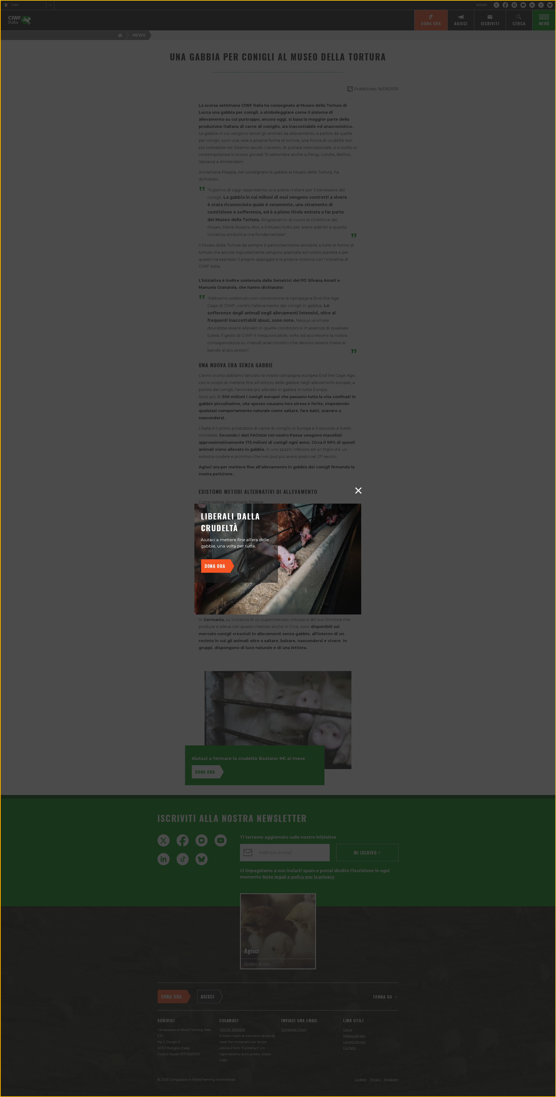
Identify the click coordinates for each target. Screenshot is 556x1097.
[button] (358, 490)
